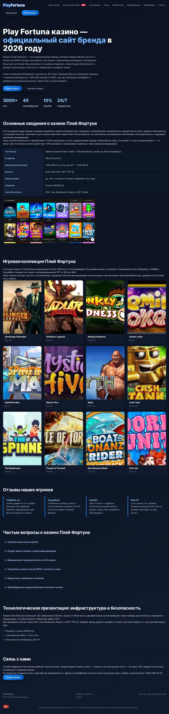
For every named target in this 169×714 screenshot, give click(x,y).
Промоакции (149, 5)
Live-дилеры (94, 5)
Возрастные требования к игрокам (26, 578)
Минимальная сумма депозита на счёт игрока (32, 560)
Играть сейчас (12, 88)
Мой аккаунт (11, 13)
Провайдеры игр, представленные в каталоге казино (35, 587)
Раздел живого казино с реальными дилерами (32, 551)
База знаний (54, 5)
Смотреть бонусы (35, 88)
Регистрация (30, 13)
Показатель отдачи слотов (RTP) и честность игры (34, 569)
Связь (106, 5)
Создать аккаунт (13, 677)
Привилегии (117, 5)
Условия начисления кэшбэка (23, 542)
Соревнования (133, 5)
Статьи (161, 5)
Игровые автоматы (74, 5)
